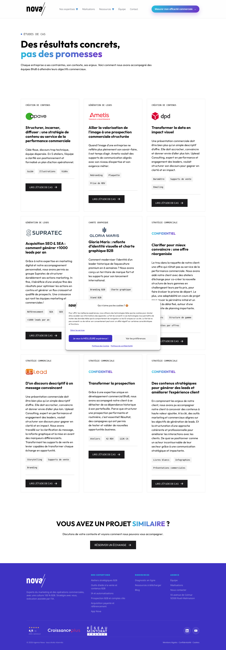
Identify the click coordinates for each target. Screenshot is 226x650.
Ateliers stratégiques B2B (104, 580)
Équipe (122, 9)
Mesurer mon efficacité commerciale (175, 9)
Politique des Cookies (100, 346)
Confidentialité (185, 642)
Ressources (106, 9)
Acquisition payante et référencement (102, 605)
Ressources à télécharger (148, 585)
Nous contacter (178, 589)
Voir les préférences (135, 338)
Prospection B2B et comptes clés (108, 598)
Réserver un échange (110, 545)
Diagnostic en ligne (145, 580)
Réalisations (88, 9)
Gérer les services (77, 330)
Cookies (196, 642)
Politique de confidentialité (122, 346)
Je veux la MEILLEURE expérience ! (90, 338)
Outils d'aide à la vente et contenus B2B (104, 587)
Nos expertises (68, 9)
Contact (134, 9)
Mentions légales (170, 642)
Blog (137, 589)
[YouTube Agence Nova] (195, 630)
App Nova (96, 611)
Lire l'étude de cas (40, 187)
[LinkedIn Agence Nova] (187, 630)
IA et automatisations (102, 593)
